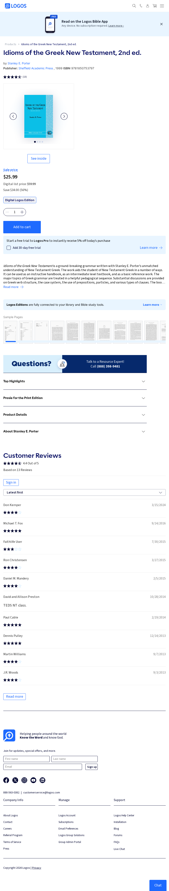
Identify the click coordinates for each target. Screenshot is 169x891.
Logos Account (67, 815)
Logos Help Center (124, 815)
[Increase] (22, 212)
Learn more (151, 304)
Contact (7, 822)
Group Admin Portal (70, 842)
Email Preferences (68, 828)
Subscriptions (66, 822)
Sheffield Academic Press (36, 68)
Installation (120, 822)
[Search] (134, 6)
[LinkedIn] (42, 780)
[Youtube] (33, 780)
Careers (7, 828)
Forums (118, 835)
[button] (13, 116)
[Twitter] (15, 780)
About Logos (10, 815)
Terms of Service (12, 842)
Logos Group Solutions (71, 835)
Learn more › (116, 26)
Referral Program (12, 835)
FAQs (116, 842)
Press (6, 848)
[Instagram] (24, 780)
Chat (158, 885)
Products (10, 44)
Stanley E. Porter (19, 63)
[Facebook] (6, 780)
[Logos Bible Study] (15, 6)
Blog (116, 828)
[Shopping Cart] (155, 5)
